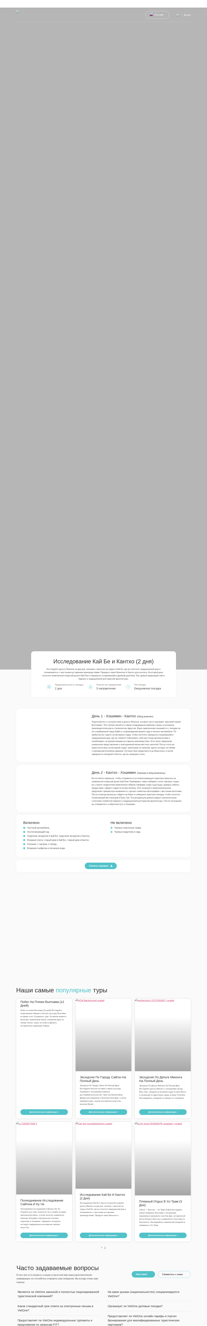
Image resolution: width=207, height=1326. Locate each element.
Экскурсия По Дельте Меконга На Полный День (160, 1079)
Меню (187, 15)
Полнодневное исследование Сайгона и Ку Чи (41, 1202)
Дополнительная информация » (44, 1112)
